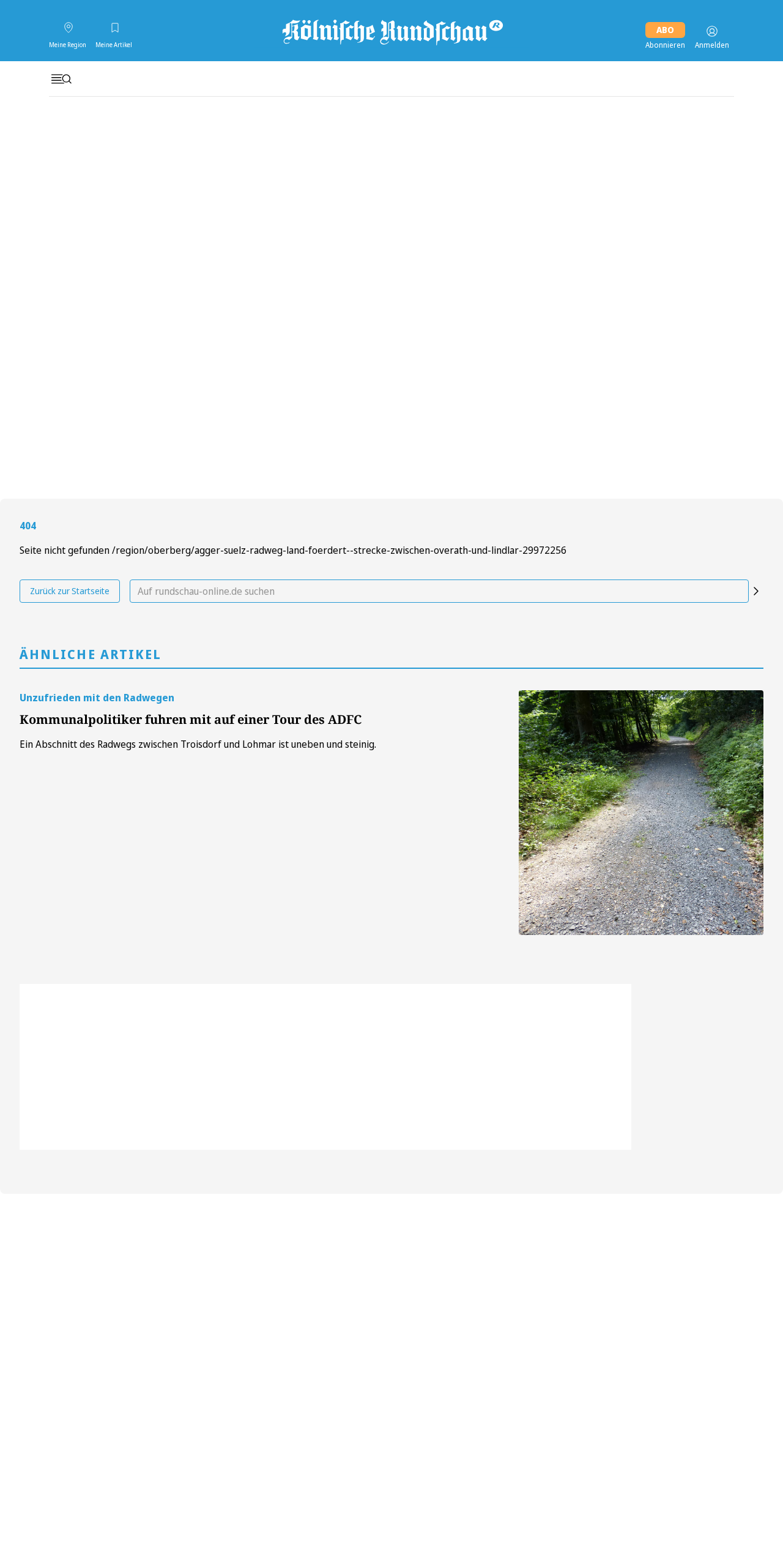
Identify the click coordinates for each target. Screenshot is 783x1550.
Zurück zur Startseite (69, 591)
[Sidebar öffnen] (61, 79)
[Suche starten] (756, 591)
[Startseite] (391, 31)
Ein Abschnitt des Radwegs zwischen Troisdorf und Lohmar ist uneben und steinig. (198, 744)
